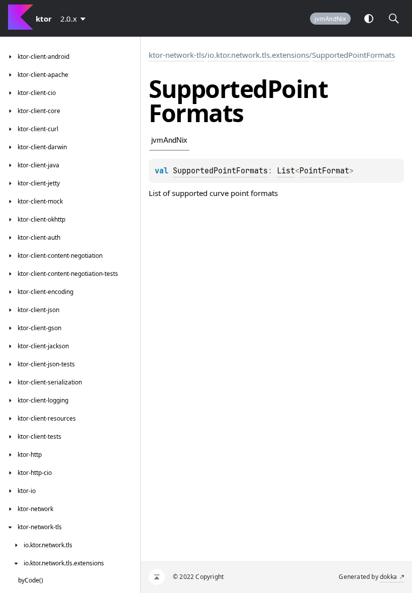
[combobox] (75, 18)
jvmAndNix (330, 19)
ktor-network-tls (176, 55)
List (286, 171)
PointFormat (324, 171)
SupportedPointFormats (353, 55)
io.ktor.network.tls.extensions (258, 55)
